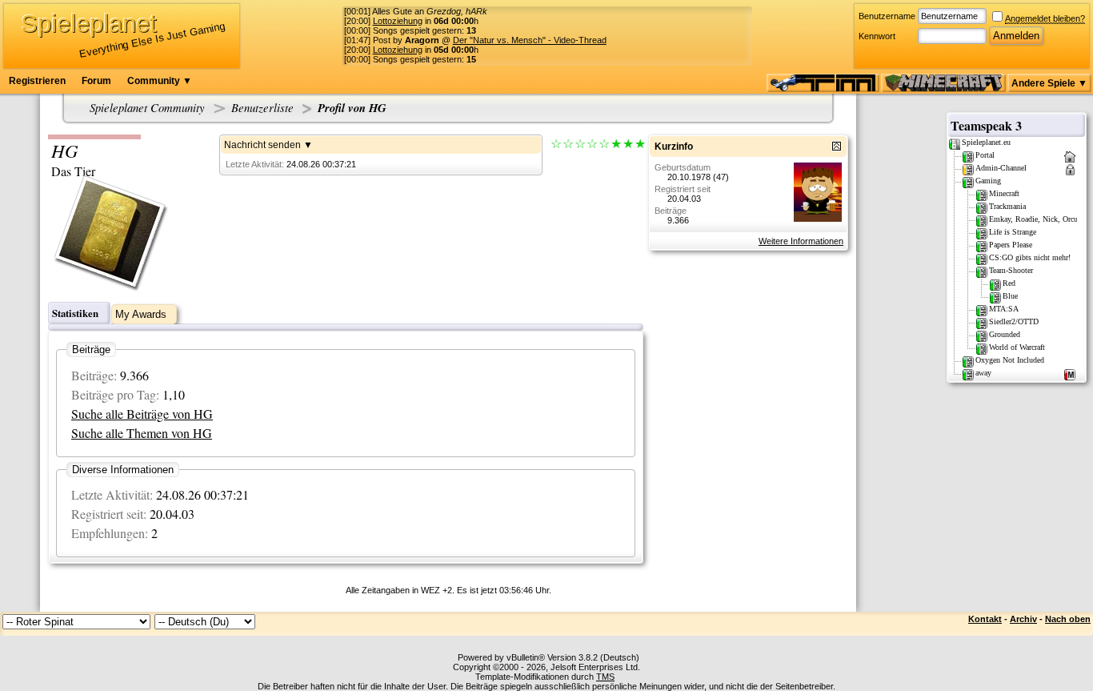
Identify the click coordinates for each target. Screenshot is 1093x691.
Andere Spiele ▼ (1049, 83)
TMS (605, 676)
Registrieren (37, 80)
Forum (96, 80)
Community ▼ (159, 80)
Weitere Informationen (801, 241)
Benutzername (887, 16)
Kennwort (877, 36)
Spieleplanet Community (147, 107)
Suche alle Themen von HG (141, 432)
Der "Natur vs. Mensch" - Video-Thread (530, 40)
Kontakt (985, 619)
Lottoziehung (397, 21)
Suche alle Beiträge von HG (142, 413)
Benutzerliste (262, 107)
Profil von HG (352, 107)
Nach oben (1068, 619)
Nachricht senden (262, 145)
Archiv (1023, 619)
